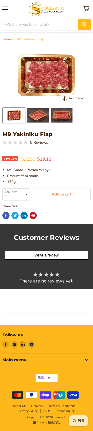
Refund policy (65, 411)
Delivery (37, 406)
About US (19, 406)
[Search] (84, 24)
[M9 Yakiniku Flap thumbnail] (14, 115)
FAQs (46, 411)
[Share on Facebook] (6, 215)
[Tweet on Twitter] (15, 215)
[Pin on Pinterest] (33, 215)
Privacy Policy (28, 411)
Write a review (47, 255)
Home (7, 39)
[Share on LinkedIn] (24, 215)
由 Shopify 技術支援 (46, 422)
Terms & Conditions (61, 406)
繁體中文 (44, 378)
